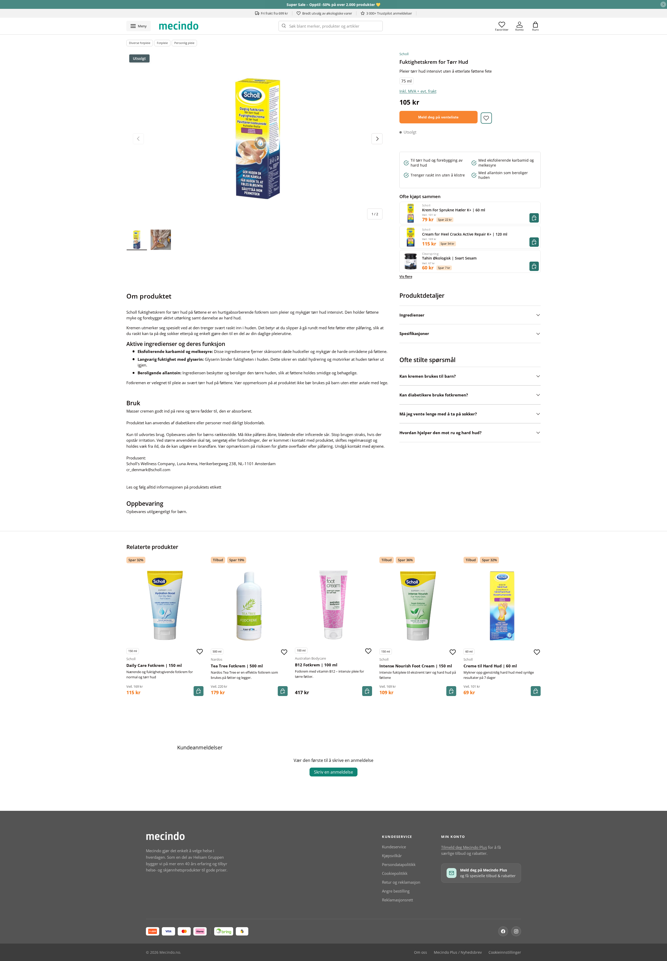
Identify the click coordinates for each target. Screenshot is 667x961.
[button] (535, 26)
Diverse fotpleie (139, 43)
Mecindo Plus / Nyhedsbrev (458, 952)
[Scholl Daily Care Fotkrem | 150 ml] (164, 605)
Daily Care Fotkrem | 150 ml (154, 665)
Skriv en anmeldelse (333, 772)
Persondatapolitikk (399, 864)
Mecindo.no (169, 952)
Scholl (404, 54)
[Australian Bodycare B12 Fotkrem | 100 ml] (333, 604)
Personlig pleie (184, 43)
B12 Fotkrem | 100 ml (316, 664)
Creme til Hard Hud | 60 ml (490, 665)
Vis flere (405, 276)
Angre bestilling (396, 891)
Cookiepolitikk (394, 873)
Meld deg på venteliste (438, 117)
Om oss (420, 952)
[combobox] (331, 26)
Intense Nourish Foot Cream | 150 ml (415, 665)
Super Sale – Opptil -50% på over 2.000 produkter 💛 (333, 4)
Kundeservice (394, 846)
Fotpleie (162, 43)
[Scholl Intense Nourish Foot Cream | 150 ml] (417, 605)
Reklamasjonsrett (397, 899)
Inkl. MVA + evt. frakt (417, 91)
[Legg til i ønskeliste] (486, 118)
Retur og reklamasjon (401, 882)
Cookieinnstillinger (505, 952)
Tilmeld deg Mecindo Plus (464, 847)
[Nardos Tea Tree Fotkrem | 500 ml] (249, 605)
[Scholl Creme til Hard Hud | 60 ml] (502, 605)
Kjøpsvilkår (392, 855)
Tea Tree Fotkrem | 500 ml (237, 665)
